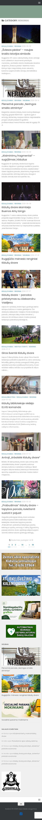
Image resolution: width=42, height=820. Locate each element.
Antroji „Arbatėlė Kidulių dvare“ (21, 457)
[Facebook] (21, 813)
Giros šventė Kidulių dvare (18, 353)
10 (22, 545)
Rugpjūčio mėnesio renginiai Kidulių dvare (20, 695)
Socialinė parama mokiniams (15, 720)
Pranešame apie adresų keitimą (24, 741)
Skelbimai (26, 100)
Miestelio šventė (21, 347)
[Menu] (39, 2)
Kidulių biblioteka (8, 397)
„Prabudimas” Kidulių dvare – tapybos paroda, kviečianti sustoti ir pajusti (20, 509)
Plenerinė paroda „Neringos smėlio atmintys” (17, 669)
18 (33, 545)
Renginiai (18, 46)
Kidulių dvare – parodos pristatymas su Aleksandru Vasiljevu (18, 298)
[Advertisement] (22, 8)
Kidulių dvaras (7, 46)
